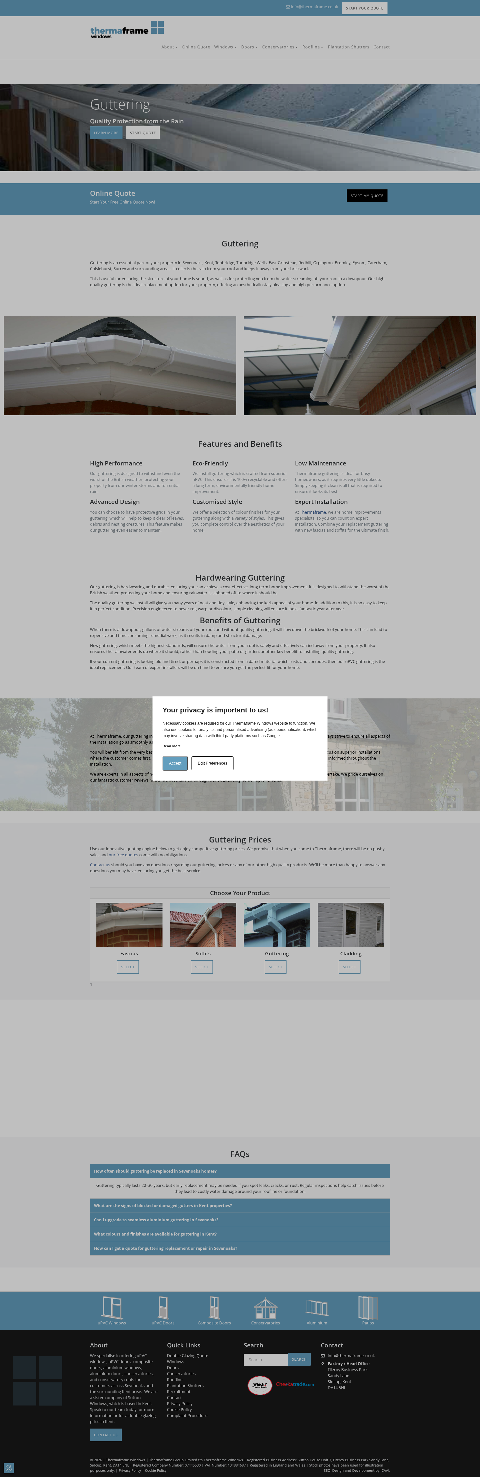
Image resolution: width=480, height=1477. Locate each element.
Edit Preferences (212, 763)
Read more (171, 746)
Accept (175, 763)
